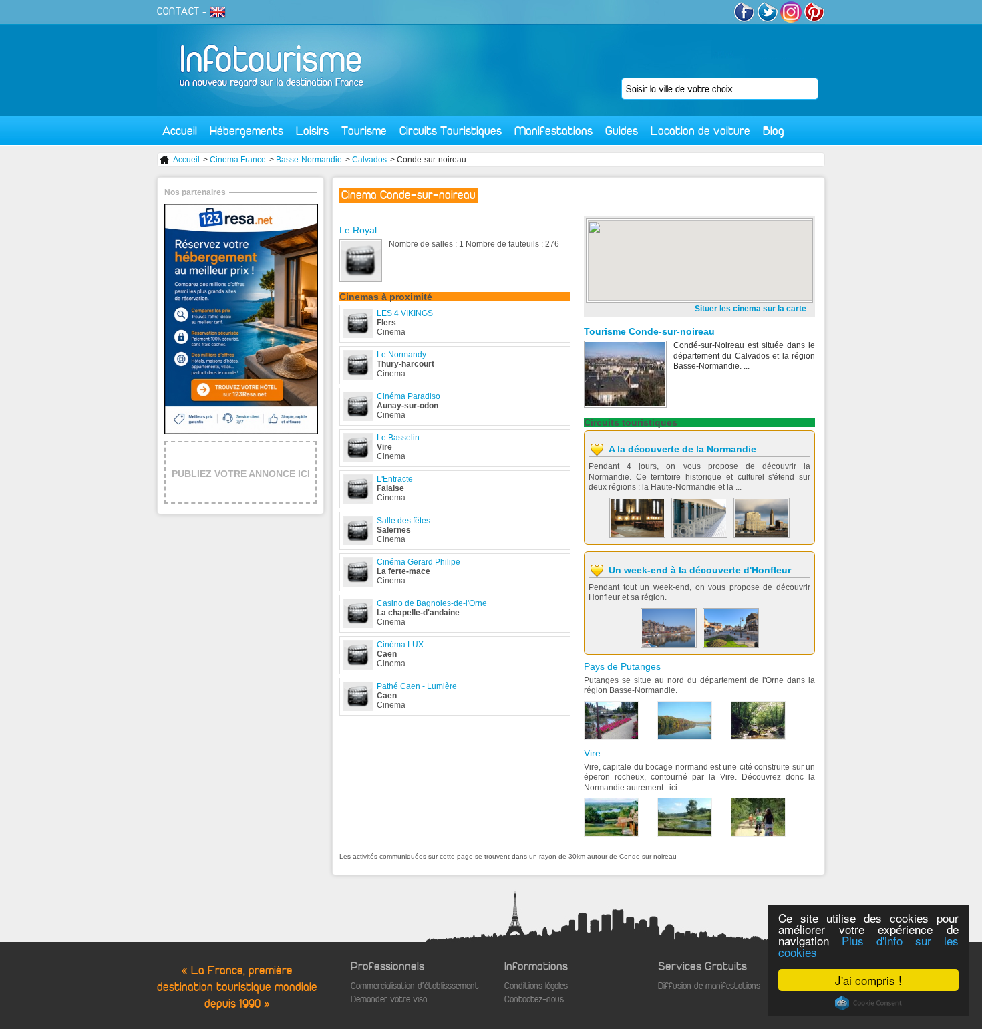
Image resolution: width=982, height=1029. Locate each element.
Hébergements (246, 131)
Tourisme (364, 131)
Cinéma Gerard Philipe (418, 562)
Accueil (179, 131)
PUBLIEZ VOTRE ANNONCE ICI (241, 473)
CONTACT (178, 11)
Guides (621, 131)
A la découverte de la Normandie (682, 449)
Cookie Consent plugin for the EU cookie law (868, 1003)
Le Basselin (398, 437)
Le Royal (358, 230)
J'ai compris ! (868, 980)
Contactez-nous (534, 999)
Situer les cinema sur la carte (750, 308)
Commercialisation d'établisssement (415, 986)
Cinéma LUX (400, 644)
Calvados (369, 159)
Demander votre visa (389, 999)
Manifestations (553, 131)
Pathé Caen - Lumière (417, 686)
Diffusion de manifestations (709, 986)
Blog (773, 131)
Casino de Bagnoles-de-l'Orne (432, 603)
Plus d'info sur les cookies (868, 946)
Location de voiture (700, 131)
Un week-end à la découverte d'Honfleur (700, 570)
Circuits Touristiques (450, 131)
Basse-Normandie (309, 159)
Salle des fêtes (403, 520)
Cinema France (238, 159)
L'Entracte (395, 479)
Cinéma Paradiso (408, 396)
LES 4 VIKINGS (405, 313)
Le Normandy (401, 354)
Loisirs (312, 131)
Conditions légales (536, 986)
